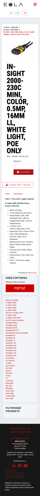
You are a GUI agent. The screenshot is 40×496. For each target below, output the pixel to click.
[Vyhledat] (17, 13)
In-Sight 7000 (11, 305)
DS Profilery (10, 366)
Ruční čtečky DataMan (15, 320)
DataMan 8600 (11, 325)
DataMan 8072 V (12, 330)
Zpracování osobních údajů (14, 475)
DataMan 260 (11, 345)
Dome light (10, 391)
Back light (9, 383)
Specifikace (18, 194)
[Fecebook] (19, 465)
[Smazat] (25, 13)
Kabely (8, 371)
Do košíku (24, 172)
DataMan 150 (11, 343)
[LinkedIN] (14, 465)
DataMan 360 (11, 351)
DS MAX (9, 368)
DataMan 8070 (11, 328)
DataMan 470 (11, 356)
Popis (7, 194)
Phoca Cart (32, 273)
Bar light (9, 386)
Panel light (10, 393)
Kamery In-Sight (12, 300)
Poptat (20, 288)
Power (8, 376)
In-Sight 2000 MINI (13, 318)
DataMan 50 (10, 335)
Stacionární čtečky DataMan (17, 333)
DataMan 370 (11, 353)
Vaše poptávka (10, 471)
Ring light (9, 388)
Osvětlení (9, 381)
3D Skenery (10, 358)
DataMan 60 (10, 338)
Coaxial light (10, 396)
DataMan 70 (10, 340)
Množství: (17, 161)
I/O (7, 378)
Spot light (9, 398)
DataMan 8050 (11, 323)
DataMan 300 (11, 348)
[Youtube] (25, 465)
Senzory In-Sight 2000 (14, 313)
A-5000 (8, 363)
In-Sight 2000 (11, 315)
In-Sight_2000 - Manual (19, 185)
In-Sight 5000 (11, 303)
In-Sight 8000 (11, 308)
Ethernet (9, 373)
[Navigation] (35, 3)
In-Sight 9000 (11, 310)
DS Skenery (10, 361)
